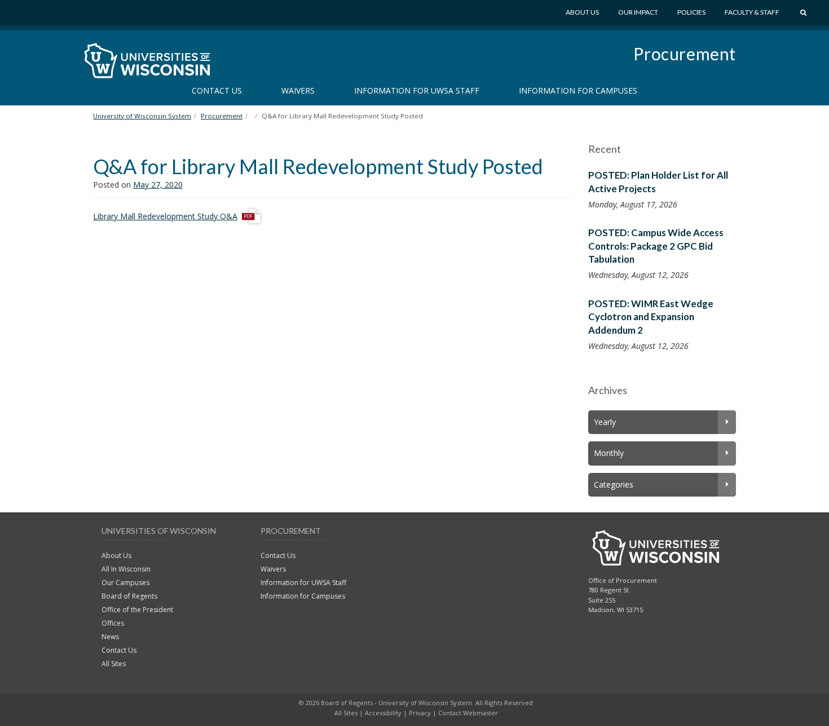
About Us (582, 12)
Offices (113, 623)
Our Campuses (125, 582)
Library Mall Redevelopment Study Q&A (165, 216)
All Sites (114, 664)
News (110, 636)
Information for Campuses (578, 90)
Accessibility (383, 713)
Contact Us (217, 90)
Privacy (420, 713)
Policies (691, 12)
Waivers (298, 90)
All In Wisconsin (126, 569)
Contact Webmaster (468, 713)
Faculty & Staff (752, 12)
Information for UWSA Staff (416, 90)
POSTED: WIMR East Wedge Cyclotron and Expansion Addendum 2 (650, 317)
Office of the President (137, 609)
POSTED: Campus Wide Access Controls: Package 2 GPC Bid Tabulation (656, 246)
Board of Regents (129, 596)
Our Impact (638, 12)
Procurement (684, 53)
